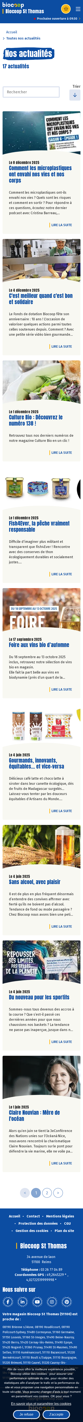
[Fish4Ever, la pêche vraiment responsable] (41, 489)
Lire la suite (63, 225)
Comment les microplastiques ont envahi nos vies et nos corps (40, 174)
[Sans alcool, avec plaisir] (41, 848)
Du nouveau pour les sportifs (39, 997)
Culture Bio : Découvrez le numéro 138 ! (36, 420)
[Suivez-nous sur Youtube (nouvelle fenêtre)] (37, 1302)
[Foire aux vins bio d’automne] (41, 611)
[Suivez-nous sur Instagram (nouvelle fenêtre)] (52, 1302)
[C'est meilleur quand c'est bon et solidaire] (41, 262)
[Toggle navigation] (78, 10)
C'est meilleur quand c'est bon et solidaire (41, 299)
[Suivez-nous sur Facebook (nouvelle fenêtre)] (8, 1302)
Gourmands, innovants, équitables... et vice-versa (36, 763)
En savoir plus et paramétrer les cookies (41, 1404)
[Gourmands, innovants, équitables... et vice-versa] (41, 726)
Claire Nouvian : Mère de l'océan (34, 1116)
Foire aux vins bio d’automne (39, 645)
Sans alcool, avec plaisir (34, 882)
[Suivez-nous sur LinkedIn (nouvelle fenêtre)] (22, 1302)
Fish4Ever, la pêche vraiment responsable (39, 526)
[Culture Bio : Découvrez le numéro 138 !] (41, 383)
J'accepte (56, 1414)
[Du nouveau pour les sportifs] (41, 963)
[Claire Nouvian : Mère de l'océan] (41, 1078)
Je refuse (26, 1414)
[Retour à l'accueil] (13, 5)
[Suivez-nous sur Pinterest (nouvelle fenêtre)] (66, 1302)
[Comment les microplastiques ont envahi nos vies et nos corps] (41, 134)
